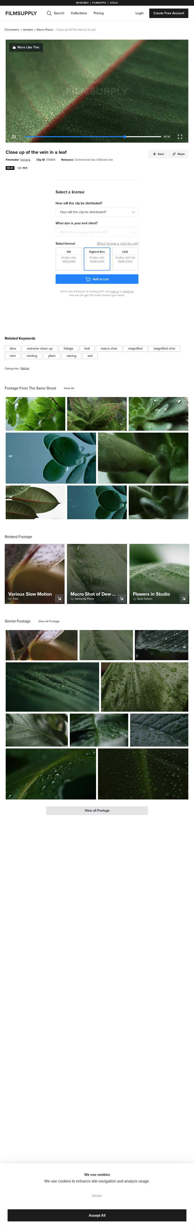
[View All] (69, 388)
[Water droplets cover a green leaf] (52, 687)
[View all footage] (49, 621)
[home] (24, 13)
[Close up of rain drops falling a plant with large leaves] (42, 645)
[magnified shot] (164, 348)
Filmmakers (12, 29)
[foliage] (68, 348)
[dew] (13, 348)
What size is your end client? (83, 232)
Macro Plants (45, 29)
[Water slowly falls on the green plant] (158, 414)
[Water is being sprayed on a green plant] (51, 458)
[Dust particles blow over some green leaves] (97, 414)
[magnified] (135, 348)
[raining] (71, 356)
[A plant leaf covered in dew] (106, 645)
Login (140, 13)
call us (115, 291)
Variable (28, 29)
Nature (25, 368)
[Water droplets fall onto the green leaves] (97, 502)
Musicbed (82, 2)
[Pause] (14, 136)
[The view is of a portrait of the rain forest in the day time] (144, 687)
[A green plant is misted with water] (143, 458)
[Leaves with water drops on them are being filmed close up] (35, 414)
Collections (79, 13)
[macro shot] (109, 348)
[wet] (90, 356)
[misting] (32, 356)
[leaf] (87, 348)
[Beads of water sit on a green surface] (143, 773)
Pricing (99, 13)
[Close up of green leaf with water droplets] (99, 730)
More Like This (28, 47)
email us (128, 291)
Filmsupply (99, 2)
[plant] (52, 356)
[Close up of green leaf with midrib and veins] (37, 730)
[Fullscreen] (180, 136)
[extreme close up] (39, 348)
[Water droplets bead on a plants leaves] (35, 502)
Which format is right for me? (117, 244)
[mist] (12, 356)
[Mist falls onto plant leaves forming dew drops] (158, 502)
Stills (114, 2)
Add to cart (101, 279)
